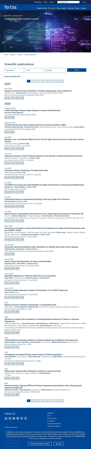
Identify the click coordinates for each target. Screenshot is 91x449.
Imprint (78, 432)
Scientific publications (30, 54)
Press (45, 2)
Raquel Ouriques (10, 342)
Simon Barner (79, 127)
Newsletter (38, 2)
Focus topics (61, 8)
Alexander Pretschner (62, 216)
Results (20, 54)
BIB (22, 98)
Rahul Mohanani (45, 325)
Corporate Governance (54, 423)
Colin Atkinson (47, 216)
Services (71, 8)
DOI (17, 98)
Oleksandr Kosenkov (11, 390)
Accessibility (51, 421)
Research (51, 8)
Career (51, 2)
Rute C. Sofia (24, 143)
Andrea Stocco (33, 263)
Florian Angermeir (21, 307)
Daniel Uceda (60, 232)
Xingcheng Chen (10, 263)
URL (13, 98)
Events (83, 8)
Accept (58, 444)
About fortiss (42, 8)
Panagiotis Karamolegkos (29, 234)
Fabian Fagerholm (23, 342)
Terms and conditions (53, 426)
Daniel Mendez (33, 307)
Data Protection (52, 418)
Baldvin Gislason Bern (59, 342)
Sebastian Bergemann (19, 216)
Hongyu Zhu (9, 187)
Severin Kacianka (31, 278)
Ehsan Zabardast (24, 390)
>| (62, 81)
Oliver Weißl (21, 263)
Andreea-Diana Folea (31, 127)
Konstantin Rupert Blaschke (14, 112)
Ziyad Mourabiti (10, 249)
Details (7, 98)
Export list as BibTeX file (12, 76)
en (85, 2)
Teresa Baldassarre (42, 323)
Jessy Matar (20, 249)
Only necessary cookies (39, 444)
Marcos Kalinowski (28, 323)
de (83, 2)
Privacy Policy (80, 436)
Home (6, 54)
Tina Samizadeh (19, 187)
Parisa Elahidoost (10, 356)
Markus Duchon (21, 93)
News (77, 8)
